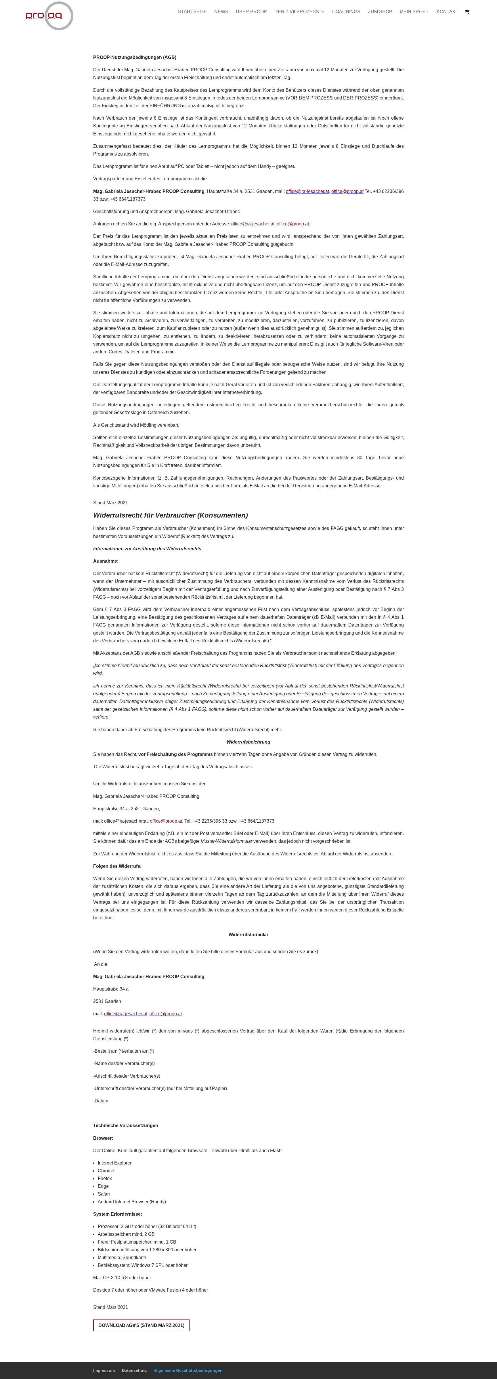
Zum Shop (380, 11)
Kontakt (447, 11)
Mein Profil (414, 11)
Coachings (346, 11)
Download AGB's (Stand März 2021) (141, 1325)
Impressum (104, 1370)
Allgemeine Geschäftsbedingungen (188, 1370)
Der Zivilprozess (296, 11)
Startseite (192, 11)
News (221, 11)
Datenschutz (134, 1370)
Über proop (251, 11)
